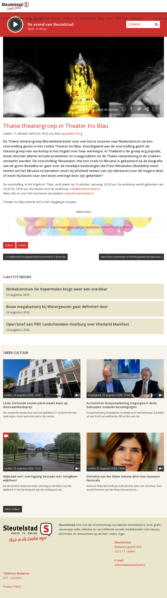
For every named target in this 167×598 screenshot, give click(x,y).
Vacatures (105, 18)
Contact (135, 18)
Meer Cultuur (12, 509)
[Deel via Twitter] (139, 110)
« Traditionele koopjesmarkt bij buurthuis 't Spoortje (35, 257)
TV (76, 18)
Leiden (22, 245)
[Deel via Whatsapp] (123, 110)
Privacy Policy (12, 586)
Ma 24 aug (160, 18)
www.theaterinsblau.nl (79, 193)
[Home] (15, 5)
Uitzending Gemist (47, 18)
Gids (28, 18)
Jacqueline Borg (72, 133)
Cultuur (9, 245)
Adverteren (87, 18)
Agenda (18, 18)
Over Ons (121, 18)
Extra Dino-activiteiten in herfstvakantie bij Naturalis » (131, 257)
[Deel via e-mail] (154, 110)
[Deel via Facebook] (131, 110)
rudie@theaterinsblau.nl (85, 189)
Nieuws (6, 18)
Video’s (68, 18)
